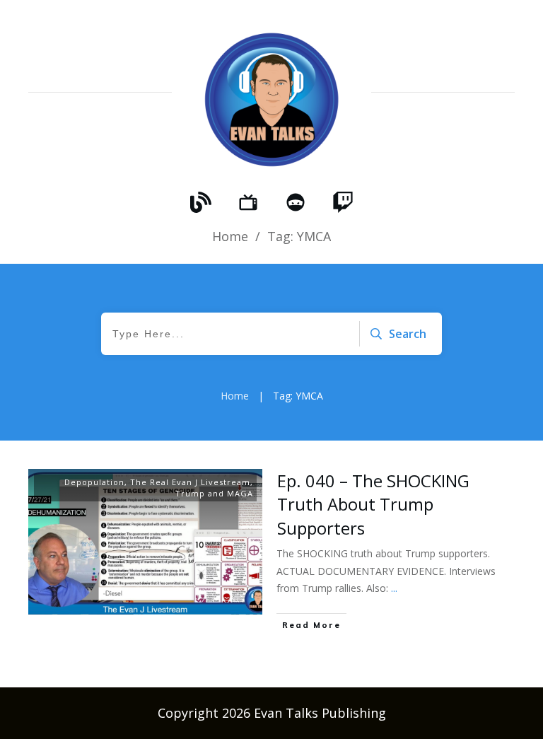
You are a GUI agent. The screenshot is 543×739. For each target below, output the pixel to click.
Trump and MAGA (214, 493)
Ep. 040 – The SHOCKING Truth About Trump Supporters (373, 504)
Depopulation (94, 482)
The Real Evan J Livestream (190, 482)
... (394, 588)
